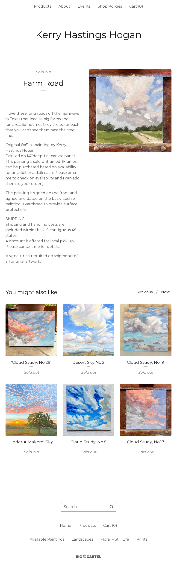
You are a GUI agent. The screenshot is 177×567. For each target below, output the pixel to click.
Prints (141, 539)
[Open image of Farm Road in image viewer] (130, 110)
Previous (145, 292)
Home (65, 525)
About (64, 6)
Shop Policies (110, 6)
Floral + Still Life (114, 539)
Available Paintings (47, 539)
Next (165, 292)
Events (84, 6)
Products (42, 6)
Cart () (136, 6)
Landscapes (82, 539)
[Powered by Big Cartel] (88, 556)
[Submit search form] (111, 507)
